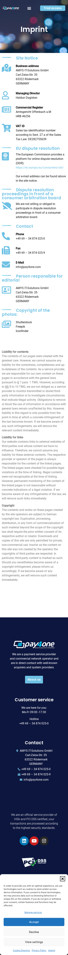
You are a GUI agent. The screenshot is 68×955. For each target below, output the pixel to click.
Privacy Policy (39, 950)
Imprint (51, 950)
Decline (34, 932)
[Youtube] (34, 840)
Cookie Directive (21, 950)
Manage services (33, 912)
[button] (62, 879)
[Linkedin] (24, 840)
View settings (34, 942)
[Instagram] (44, 840)
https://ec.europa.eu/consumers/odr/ (40, 167)
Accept (34, 922)
